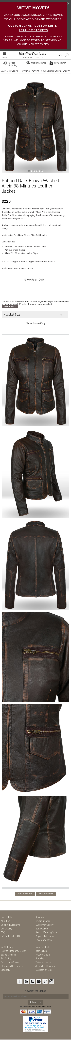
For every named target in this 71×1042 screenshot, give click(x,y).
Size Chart (10, 307)
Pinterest (45, 981)
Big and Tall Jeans (45, 936)
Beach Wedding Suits (46, 932)
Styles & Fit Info (9, 954)
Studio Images (43, 921)
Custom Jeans (20, 25)
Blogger (38, 981)
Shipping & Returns (10, 925)
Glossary (5, 970)
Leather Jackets (33, 30)
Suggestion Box (44, 970)
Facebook (19, 981)
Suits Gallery (42, 928)
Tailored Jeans (43, 962)
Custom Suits (46, 25)
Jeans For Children (45, 966)
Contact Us (6, 917)
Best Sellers (42, 951)
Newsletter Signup (35, 990)
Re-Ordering (7, 947)
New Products (43, 947)
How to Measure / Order (13, 951)
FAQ (3, 932)
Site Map (40, 958)
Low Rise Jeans (44, 940)
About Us (5, 921)
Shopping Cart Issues (12, 966)
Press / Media (43, 954)
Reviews (40, 917)
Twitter (32, 981)
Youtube (26, 981)
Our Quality (6, 928)
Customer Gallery (44, 925)
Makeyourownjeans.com (39, 1006)
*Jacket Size (12, 314)
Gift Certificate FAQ (10, 936)
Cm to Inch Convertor (12, 962)
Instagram (51, 981)
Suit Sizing (6, 958)
